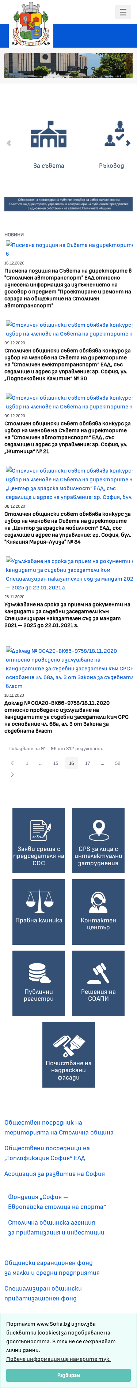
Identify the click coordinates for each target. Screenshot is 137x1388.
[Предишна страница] (12, 763)
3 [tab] (93, 68)
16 (73, 764)
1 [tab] (78, 68)
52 (120, 764)
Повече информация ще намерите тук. (58, 1358)
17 (89, 764)
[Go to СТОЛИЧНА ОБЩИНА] (31, 24)
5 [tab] (108, 68)
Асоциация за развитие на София (54, 1173)
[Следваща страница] (12, 775)
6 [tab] (115, 68)
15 (57, 764)
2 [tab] (86, 68)
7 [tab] (122, 68)
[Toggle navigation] (123, 12)
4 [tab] (100, 68)
